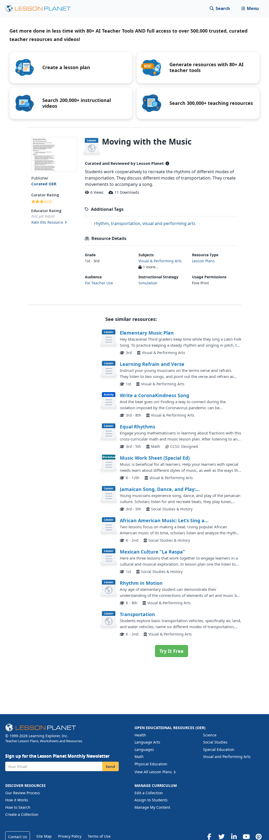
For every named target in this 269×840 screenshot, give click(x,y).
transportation (125, 223)
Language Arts (147, 742)
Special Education (218, 749)
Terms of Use (99, 836)
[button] (250, 8)
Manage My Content (152, 807)
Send (110, 766)
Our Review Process (22, 792)
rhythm (101, 223)
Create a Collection (21, 814)
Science (209, 735)
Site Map (44, 836)
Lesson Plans (203, 260)
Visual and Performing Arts (227, 756)
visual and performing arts (168, 223)
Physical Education (150, 763)
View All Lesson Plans (153, 771)
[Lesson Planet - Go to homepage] (41, 8)
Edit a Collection (148, 792)
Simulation (147, 282)
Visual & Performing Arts (160, 260)
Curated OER (43, 183)
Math (139, 756)
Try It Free (171, 651)
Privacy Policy (69, 836)
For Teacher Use (99, 282)
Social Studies (215, 742)
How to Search (17, 807)
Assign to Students (151, 799)
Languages (144, 749)
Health (140, 735)
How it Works (16, 799)
